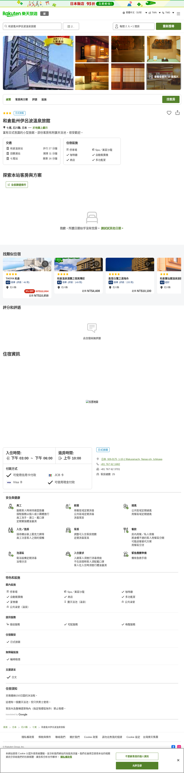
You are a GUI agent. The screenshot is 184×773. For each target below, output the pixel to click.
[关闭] (178, 760)
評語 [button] (34, 99)
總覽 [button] (8, 99)
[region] (92, 760)
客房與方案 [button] (21, 99)
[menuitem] (135, 13)
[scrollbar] (92, 278)
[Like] (169, 112)
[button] (20, 13)
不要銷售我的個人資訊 (137, 756)
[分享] (177, 112)
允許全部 (137, 765)
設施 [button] (44, 99)
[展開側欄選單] (178, 13)
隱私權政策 (66, 757)
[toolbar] (87, 26)
